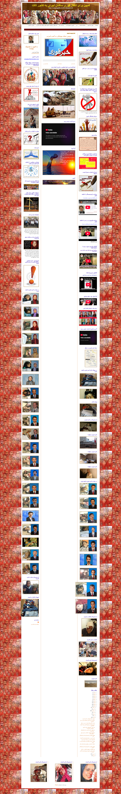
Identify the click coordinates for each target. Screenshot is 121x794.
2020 (94, 696)
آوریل (94, 717)
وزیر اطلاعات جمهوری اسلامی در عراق (87, 749)
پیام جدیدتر (73, 63)
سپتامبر (93, 710)
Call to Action (82, 25)
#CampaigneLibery (35, 53)
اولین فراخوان (90, 25)
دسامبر (93, 707)
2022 (94, 692)
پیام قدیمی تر (45, 63)
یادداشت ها (61, 25)
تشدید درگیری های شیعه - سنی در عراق (88, 723)
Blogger (56, 784)
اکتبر (94, 709)
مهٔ (94, 715)
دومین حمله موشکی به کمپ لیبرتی (59, 36)
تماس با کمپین (31, 25)
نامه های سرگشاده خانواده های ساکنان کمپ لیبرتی (46, 25)
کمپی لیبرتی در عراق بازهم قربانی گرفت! (87, 738)
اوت (94, 712)
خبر (77, 25)
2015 (94, 702)
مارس (93, 754)
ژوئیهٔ (94, 714)
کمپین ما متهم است (70, 25)
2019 (94, 697)
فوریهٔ (94, 755)
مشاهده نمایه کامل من (35, 624)
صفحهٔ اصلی (59, 63)
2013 (94, 706)
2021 (94, 694)
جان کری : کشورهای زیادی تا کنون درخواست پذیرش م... (89, 728)
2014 (94, 704)
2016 (94, 701)
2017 (94, 699)
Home (96, 25)
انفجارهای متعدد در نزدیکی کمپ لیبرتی (88, 739)
